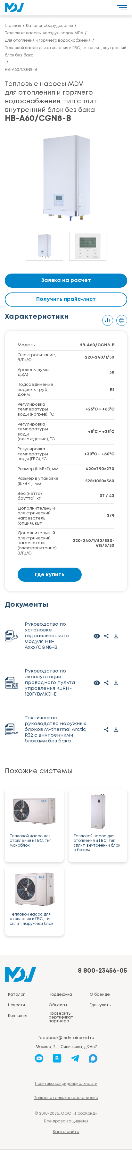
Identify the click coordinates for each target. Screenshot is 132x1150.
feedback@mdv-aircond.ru (66, 1038)
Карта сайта (66, 1132)
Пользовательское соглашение (66, 1098)
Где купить (49, 574)
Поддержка (60, 994)
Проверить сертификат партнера (61, 1017)
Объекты (58, 1005)
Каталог (16, 994)
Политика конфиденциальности (66, 1084)
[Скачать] (116, 636)
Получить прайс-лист (66, 299)
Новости (16, 1005)
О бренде (100, 994)
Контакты (17, 1016)
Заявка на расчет (66, 280)
